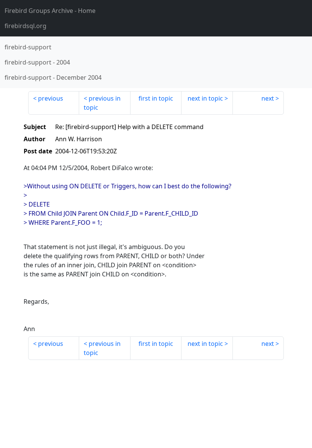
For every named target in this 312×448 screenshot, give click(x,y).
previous (50, 98)
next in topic (205, 98)
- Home (50, 10)
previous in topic (102, 103)
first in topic (155, 98)
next (267, 98)
